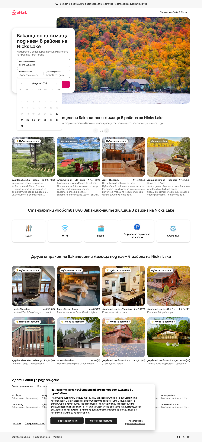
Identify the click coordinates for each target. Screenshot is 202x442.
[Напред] (106, 130)
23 (57, 114)
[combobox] (43, 64)
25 (27, 120)
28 (45, 120)
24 (22, 120)
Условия (57, 437)
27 (39, 120)
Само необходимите (101, 420)
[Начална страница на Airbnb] (19, 12)
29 (51, 120)
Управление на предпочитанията (135, 422)
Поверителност (42, 437)
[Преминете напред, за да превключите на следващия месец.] (56, 83)
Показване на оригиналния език (130, 4)
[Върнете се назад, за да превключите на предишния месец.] (22, 83)
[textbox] (30, 75)
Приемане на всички (67, 420)
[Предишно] (95, 130)
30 (57, 120)
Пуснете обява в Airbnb (174, 12)
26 (33, 120)
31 (22, 126)
